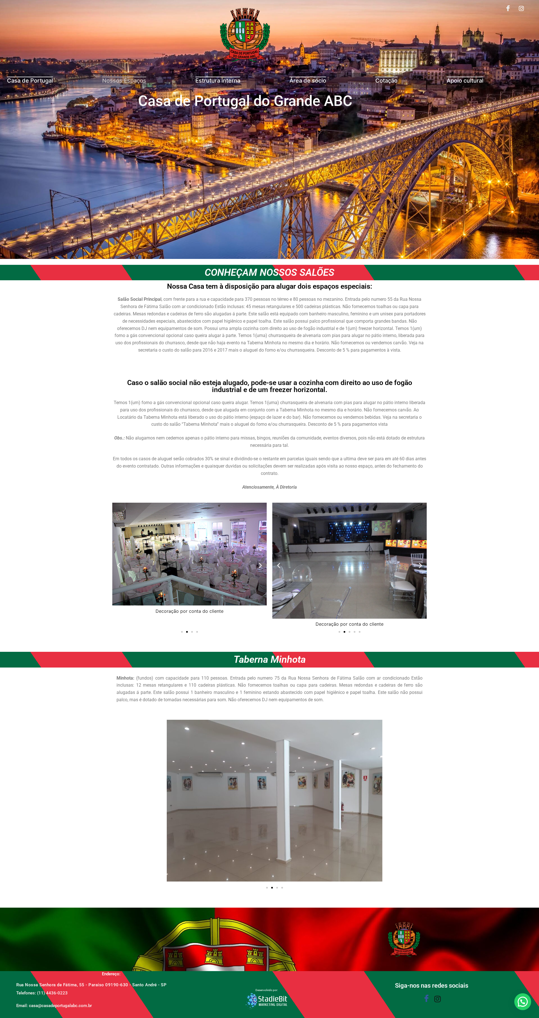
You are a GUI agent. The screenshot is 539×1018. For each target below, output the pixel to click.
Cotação (386, 80)
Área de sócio (307, 80)
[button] (118, 565)
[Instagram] (521, 8)
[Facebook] (508, 8)
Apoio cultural (465, 80)
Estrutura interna (217, 80)
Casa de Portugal (30, 80)
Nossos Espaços (124, 80)
